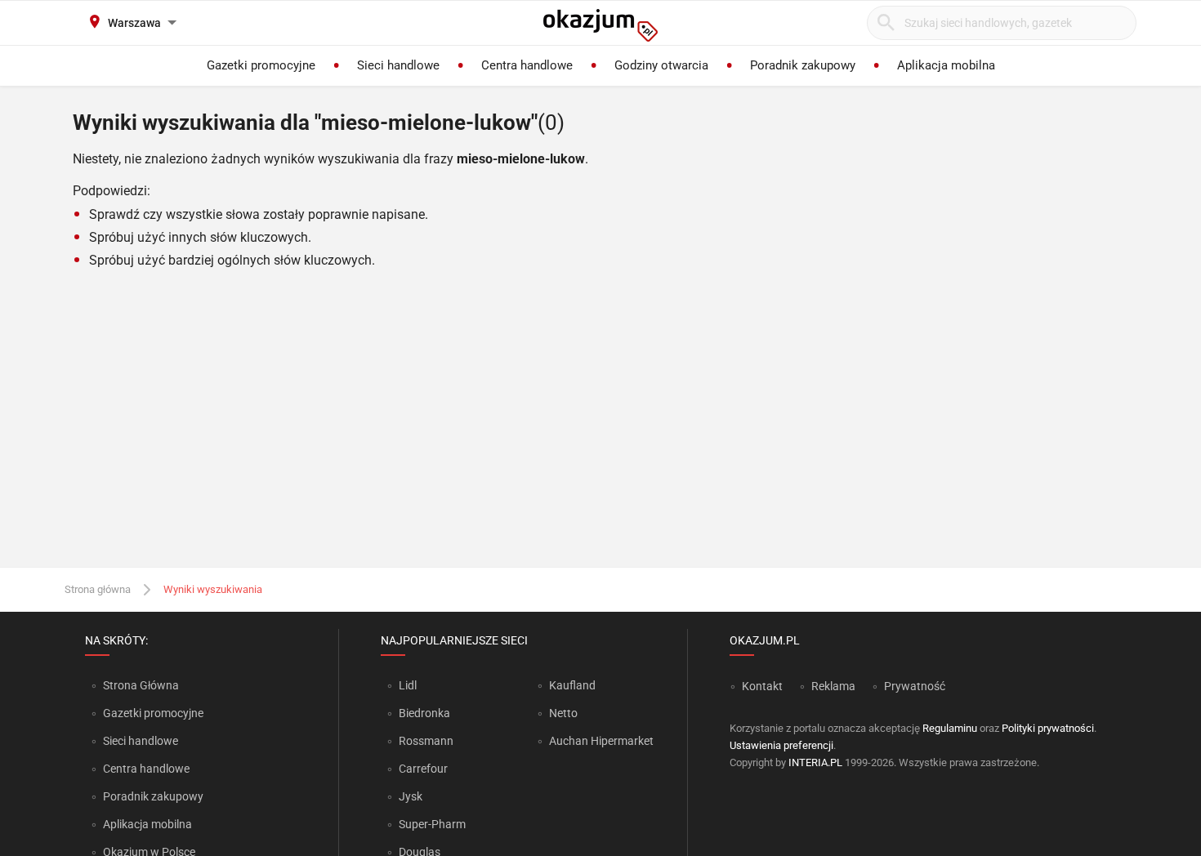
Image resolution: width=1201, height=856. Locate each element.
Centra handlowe (146, 768)
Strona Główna (141, 685)
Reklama (833, 686)
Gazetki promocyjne (153, 713)
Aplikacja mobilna (147, 824)
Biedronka (424, 713)
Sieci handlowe (140, 740)
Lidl (408, 685)
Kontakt (762, 686)
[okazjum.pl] (600, 25)
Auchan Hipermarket (601, 740)
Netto (563, 713)
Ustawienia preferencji (781, 745)
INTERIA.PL (815, 762)
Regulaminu (949, 728)
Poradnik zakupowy (153, 796)
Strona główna (98, 589)
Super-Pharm (432, 824)
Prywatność (914, 686)
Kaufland (572, 685)
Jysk (410, 796)
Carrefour (423, 768)
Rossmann (426, 740)
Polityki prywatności (1048, 728)
